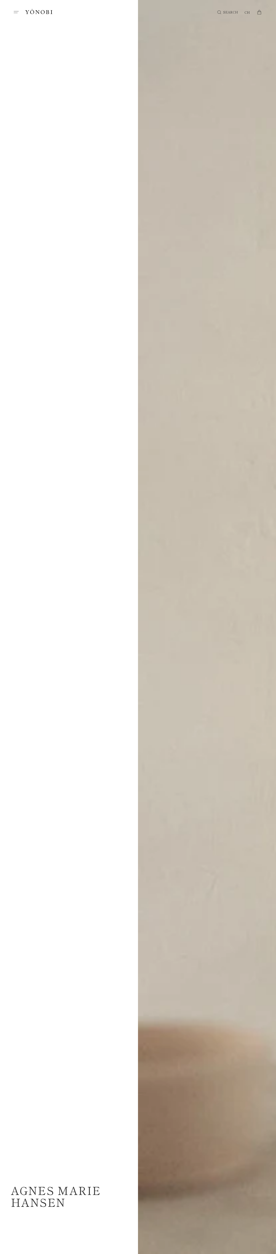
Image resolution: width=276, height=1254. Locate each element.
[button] (16, 12)
